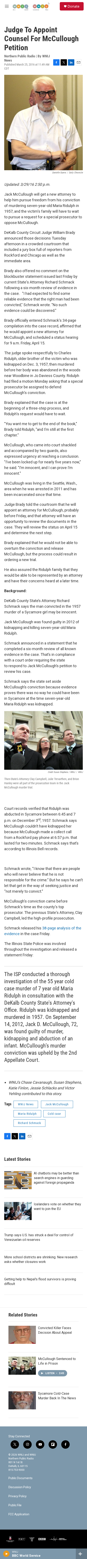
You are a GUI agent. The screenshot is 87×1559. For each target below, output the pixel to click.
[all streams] (81, 1553)
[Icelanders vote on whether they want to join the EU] (18, 1211)
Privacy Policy (17, 1496)
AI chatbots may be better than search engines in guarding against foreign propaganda (56, 1178)
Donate (73, 6)
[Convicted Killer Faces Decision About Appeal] (22, 1335)
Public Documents (20, 1478)
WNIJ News (26, 1104)
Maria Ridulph (27, 1113)
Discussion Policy (19, 1487)
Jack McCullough (57, 1104)
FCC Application (18, 1514)
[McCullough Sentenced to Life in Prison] (22, 1366)
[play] (6, 1554)
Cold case (54, 1113)
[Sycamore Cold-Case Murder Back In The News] (22, 1400)
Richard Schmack (29, 1123)
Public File (15, 1505)
